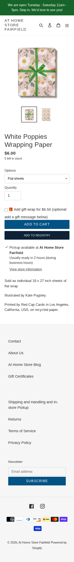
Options (10, 170)
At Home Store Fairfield (16, 24)
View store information (25, 269)
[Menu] (67, 25)
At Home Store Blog (24, 365)
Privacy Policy (19, 443)
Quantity (11, 187)
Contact (14, 341)
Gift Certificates (21, 376)
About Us (15, 353)
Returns (14, 419)
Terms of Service (22, 431)
